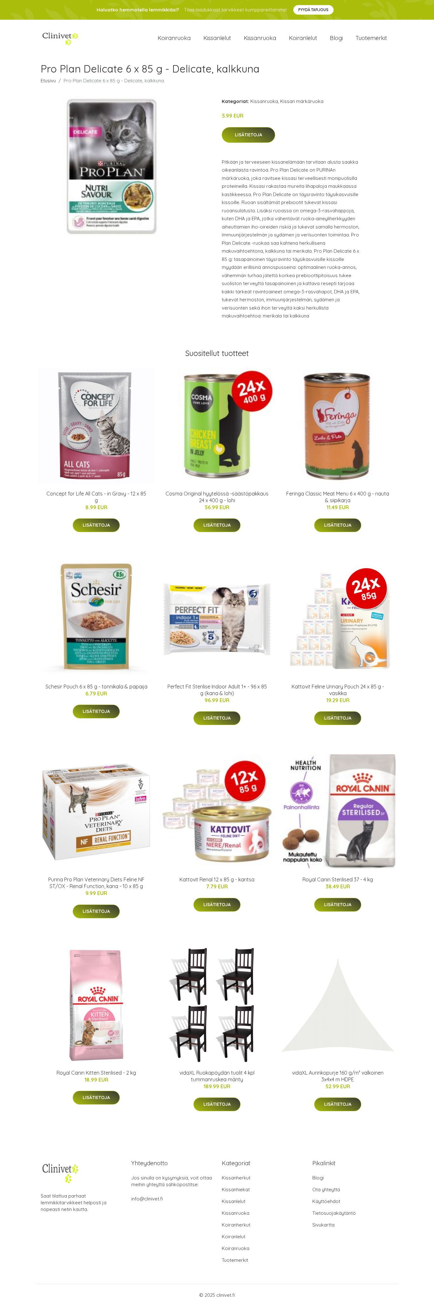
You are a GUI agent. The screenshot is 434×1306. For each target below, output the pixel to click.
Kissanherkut (236, 1178)
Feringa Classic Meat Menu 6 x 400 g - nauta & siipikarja (337, 496)
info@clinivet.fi (147, 1199)
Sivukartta (323, 1225)
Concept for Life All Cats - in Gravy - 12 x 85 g (96, 496)
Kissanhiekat (236, 1189)
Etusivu (48, 81)
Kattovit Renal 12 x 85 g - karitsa (217, 879)
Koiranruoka (174, 38)
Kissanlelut (217, 38)
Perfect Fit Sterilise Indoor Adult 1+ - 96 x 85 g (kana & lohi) (217, 689)
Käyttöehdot (326, 1201)
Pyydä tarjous (313, 9)
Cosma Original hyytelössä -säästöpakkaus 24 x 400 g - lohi (217, 496)
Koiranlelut (303, 38)
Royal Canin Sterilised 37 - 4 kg (337, 879)
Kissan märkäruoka (301, 101)
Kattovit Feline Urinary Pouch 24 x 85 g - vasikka (338, 689)
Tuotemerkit (371, 38)
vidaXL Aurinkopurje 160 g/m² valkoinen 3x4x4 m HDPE (337, 1076)
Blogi (336, 38)
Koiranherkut (236, 1225)
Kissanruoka (260, 38)
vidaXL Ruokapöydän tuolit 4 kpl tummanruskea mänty (217, 1076)
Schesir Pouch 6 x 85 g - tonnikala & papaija (96, 686)
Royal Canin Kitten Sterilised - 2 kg (96, 1073)
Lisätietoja (248, 135)
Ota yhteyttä (326, 1189)
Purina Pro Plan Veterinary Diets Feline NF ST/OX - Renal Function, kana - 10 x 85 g (96, 882)
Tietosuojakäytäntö (334, 1213)
